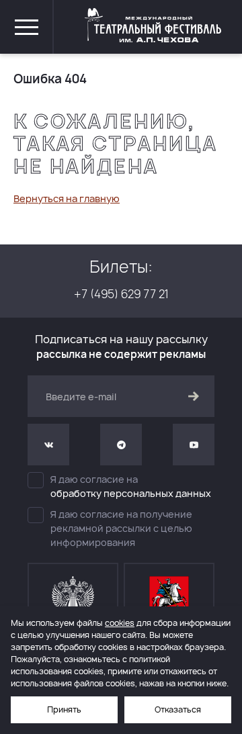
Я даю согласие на (130, 486)
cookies (119, 623)
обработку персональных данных (130, 493)
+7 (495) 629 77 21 (121, 294)
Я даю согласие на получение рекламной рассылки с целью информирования (121, 528)
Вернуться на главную (66, 198)
